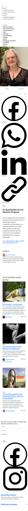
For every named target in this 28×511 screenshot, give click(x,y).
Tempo (5, 44)
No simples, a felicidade (12, 304)
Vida (4, 46)
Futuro (4, 242)
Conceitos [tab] (21, 89)
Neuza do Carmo (10, 254)
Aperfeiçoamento (8, 27)
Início (4, 8)
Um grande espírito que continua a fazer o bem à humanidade (13, 396)
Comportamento (8, 30)
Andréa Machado (10, 411)
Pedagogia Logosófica (9, 41)
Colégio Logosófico (8, 19)
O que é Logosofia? (8, 10)
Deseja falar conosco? (8, 495)
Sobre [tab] (7, 89)
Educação (6, 34)
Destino (17, 241)
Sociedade (6, 42)
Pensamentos (10, 242)
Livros (4, 15)
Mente (5, 39)
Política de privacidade (9, 504)
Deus (4, 32)
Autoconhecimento (8, 29)
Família (5, 37)
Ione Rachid (8, 317)
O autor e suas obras (9, 12)
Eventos (5, 13)
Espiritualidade (7, 35)
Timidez (16, 242)
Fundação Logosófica (9, 17)
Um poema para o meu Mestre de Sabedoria (12, 347)
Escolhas (22, 241)
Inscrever (4, 434)
